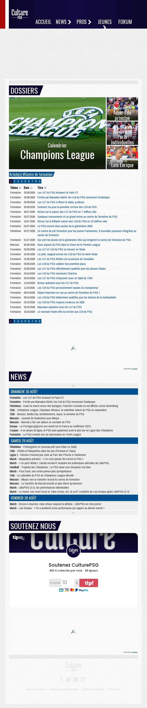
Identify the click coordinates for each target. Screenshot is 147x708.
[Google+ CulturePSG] (75, 679)
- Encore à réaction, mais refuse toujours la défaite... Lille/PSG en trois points (55, 504)
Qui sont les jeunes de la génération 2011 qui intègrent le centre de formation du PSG (84, 240)
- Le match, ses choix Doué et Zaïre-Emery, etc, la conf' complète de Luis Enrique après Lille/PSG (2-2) (69, 492)
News (62, 21)
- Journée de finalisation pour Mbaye (34, 418)
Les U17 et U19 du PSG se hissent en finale (61, 249)
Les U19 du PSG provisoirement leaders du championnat (67, 288)
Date (26, 187)
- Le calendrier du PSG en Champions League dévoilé (42, 475)
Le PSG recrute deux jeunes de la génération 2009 (64, 226)
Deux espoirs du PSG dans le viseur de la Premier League (68, 245)
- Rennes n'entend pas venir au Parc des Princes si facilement (48, 455)
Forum (125, 21)
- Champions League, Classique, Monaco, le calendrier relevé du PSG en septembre (58, 410)
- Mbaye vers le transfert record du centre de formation (45, 479)
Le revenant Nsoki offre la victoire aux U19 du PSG (64, 312)
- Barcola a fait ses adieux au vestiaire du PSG (40, 422)
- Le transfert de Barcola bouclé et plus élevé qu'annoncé (46, 483)
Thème (14, 187)
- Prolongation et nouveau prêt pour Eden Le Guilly (43, 447)
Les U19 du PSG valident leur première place (61, 264)
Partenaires (114, 689)
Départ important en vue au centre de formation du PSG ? (68, 292)
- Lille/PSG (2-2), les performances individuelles (39, 487)
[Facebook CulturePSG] (61, 679)
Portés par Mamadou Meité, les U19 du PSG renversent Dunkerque (73, 197)
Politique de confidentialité (64, 689)
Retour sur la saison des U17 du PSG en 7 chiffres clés (66, 212)
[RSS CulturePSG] (83, 679)
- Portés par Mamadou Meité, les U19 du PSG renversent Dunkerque (52, 402)
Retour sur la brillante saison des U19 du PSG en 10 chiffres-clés (72, 221)
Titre (40, 187)
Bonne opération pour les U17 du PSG (58, 283)
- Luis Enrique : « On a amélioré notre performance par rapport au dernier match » (57, 508)
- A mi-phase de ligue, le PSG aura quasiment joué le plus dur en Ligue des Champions (61, 430)
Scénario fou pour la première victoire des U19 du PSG (67, 207)
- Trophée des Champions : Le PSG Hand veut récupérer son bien (50, 467)
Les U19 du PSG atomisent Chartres (57, 273)
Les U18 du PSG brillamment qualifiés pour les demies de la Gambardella (76, 297)
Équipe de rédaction (93, 689)
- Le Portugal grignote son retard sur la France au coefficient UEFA (50, 426)
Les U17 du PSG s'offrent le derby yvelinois (60, 202)
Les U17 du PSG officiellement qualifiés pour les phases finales (71, 269)
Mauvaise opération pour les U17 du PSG (59, 307)
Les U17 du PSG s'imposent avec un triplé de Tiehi (65, 278)
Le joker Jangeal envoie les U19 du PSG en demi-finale (67, 254)
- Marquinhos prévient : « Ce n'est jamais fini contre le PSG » (47, 459)
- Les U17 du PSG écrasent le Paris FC (37, 398)
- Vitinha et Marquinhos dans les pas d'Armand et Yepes (43, 451)
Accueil (43, 21)
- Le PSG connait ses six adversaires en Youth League (45, 434)
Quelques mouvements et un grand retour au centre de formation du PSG (77, 217)
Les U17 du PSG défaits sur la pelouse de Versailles (65, 259)
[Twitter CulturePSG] (67, 679)
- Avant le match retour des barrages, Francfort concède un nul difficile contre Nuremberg (64, 406)
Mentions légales (35, 689)
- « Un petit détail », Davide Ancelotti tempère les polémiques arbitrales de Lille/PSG (59, 463)
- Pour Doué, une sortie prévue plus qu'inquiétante (41, 471)
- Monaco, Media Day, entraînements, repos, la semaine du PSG (47, 414)
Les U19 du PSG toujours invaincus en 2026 (60, 302)
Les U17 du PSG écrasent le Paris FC (57, 192)
